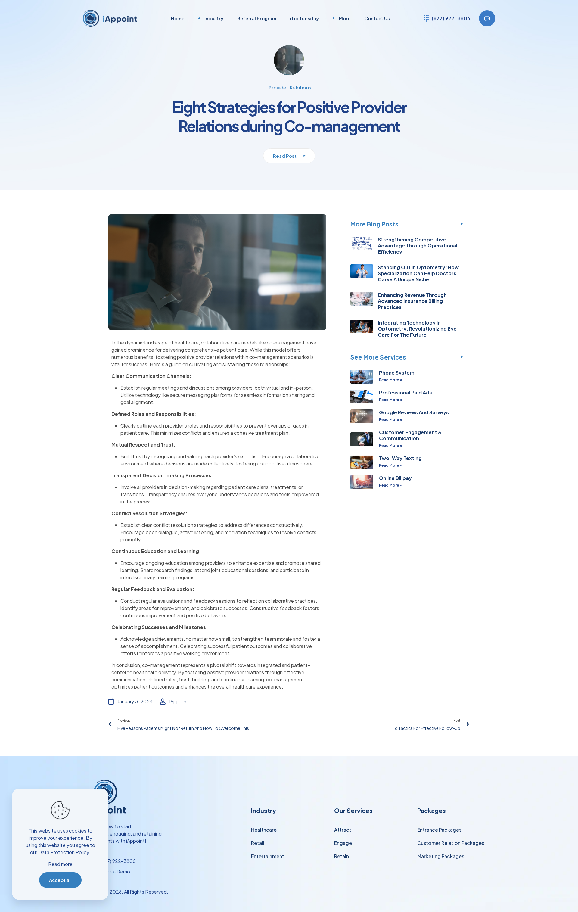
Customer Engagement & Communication (410, 435)
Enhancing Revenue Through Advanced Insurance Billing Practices (412, 301)
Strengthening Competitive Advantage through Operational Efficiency (417, 245)
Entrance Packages (439, 829)
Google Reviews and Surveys (414, 412)
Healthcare (264, 829)
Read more (60, 864)
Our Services (353, 810)
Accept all (60, 880)
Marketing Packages (440, 856)
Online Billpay (395, 478)
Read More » (390, 380)
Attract (342, 829)
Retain (341, 856)
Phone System (397, 372)
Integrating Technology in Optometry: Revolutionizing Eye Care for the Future (417, 328)
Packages (431, 810)
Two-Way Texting (400, 458)
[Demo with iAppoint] (487, 18)
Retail (257, 843)
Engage (343, 843)
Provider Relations (290, 87)
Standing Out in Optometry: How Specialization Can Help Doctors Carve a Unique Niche (418, 273)
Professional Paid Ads (405, 392)
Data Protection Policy (63, 852)
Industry (263, 810)
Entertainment (267, 856)
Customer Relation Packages (450, 843)
